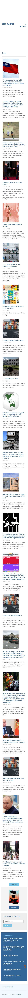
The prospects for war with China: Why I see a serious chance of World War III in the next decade (13, 82)
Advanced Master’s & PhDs (11, 975)
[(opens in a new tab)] (11, 294)
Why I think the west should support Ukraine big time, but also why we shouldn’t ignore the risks (13, 455)
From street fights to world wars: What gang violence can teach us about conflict (13, 947)
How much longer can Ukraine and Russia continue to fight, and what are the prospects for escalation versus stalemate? (14, 654)
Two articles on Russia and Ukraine (12, 225)
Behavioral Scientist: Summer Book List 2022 (13, 307)
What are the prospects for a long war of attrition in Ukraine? (14, 741)
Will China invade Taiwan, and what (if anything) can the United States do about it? (13, 414)
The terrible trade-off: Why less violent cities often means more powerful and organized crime (14, 536)
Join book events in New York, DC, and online (13, 779)
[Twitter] (20, 26)
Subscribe (8, 925)
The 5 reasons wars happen (12, 969)
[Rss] (25, 26)
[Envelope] (23, 26)
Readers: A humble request (12, 615)
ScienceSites (19, 994)
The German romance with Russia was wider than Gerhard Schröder (14, 863)
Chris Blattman (8, 24)
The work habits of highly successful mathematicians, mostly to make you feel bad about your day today (13, 104)
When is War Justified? (10, 955)
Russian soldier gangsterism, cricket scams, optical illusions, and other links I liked (14, 144)
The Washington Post (10, 378)
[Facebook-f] (22, 26)
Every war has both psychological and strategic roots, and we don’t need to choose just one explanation (13, 819)
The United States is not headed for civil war (11, 265)
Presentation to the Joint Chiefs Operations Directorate (13, 939)
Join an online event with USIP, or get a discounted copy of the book (14, 496)
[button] (25, 24)
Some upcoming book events (13, 340)
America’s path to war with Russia (12, 183)
